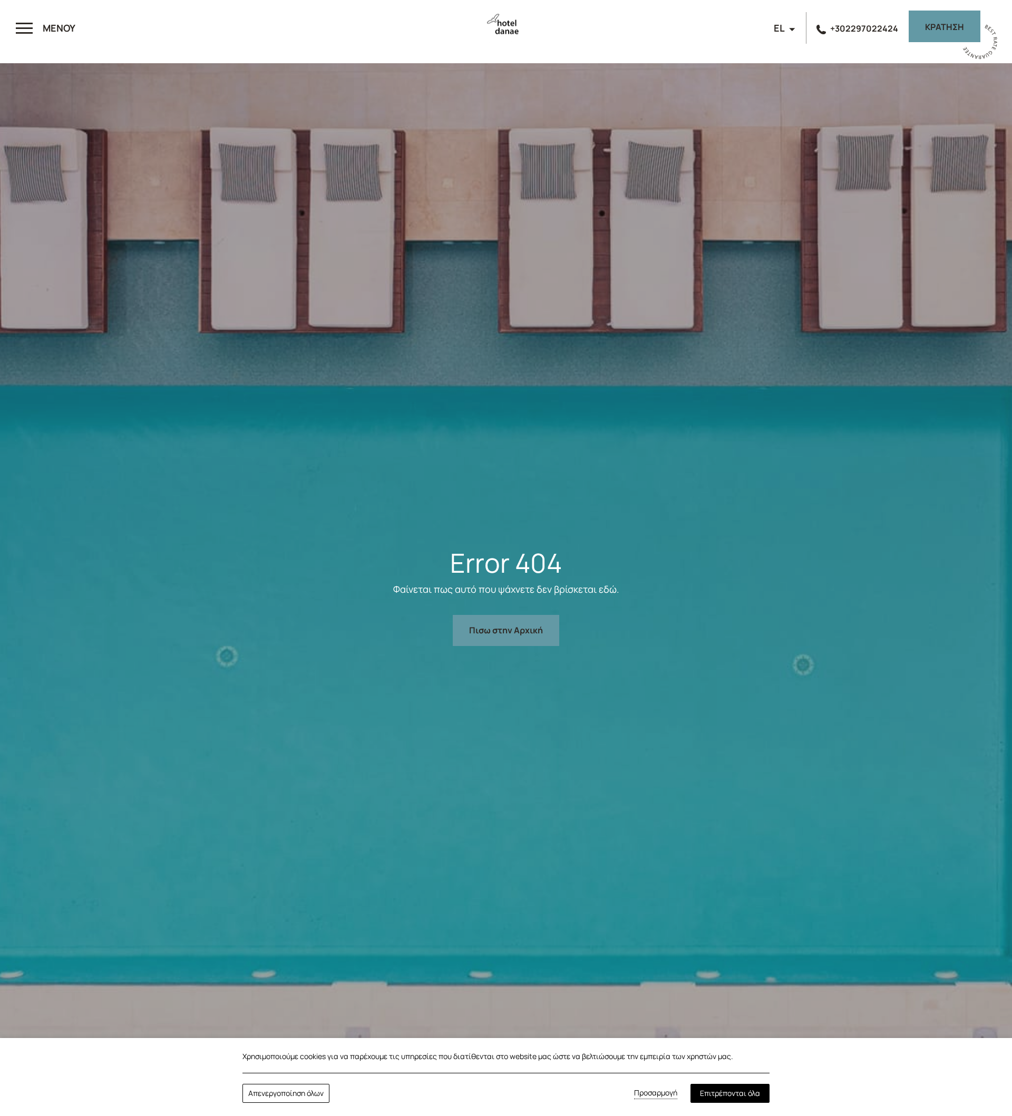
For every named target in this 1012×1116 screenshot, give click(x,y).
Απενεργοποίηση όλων (286, 1093)
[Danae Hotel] (506, 29)
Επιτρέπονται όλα (730, 1093)
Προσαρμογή (655, 1093)
